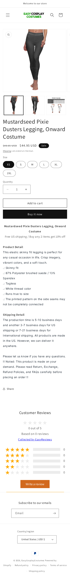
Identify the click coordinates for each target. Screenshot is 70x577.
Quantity (8, 181)
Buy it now (35, 214)
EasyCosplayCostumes (32, 560)
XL (56, 164)
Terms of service (58, 565)
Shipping (7, 151)
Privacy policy (39, 565)
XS (8, 164)
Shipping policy (37, 571)
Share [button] (10, 389)
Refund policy (22, 565)
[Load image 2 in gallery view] (35, 105)
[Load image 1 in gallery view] (13, 105)
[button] (8, 15)
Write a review (35, 484)
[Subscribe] (54, 513)
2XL (9, 173)
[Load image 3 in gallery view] (56, 105)
